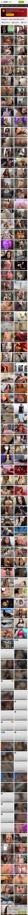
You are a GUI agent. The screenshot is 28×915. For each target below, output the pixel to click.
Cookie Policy (17, 909)
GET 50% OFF (10, 14)
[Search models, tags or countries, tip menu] (26, 5)
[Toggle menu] (1, 2)
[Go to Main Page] (8, 2)
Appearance (7, 22)
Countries (16, 22)
